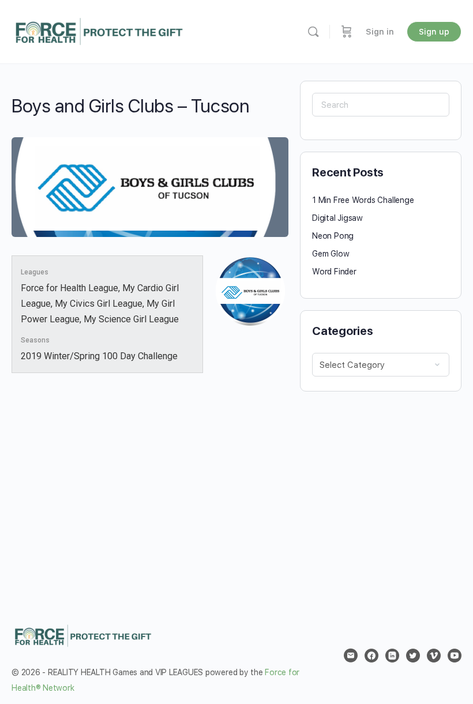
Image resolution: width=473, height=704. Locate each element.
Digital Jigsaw (337, 218)
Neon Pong (333, 235)
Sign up (434, 31)
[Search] (313, 32)
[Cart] (346, 31)
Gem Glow (330, 253)
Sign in (380, 31)
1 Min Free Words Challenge (363, 200)
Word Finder (334, 271)
